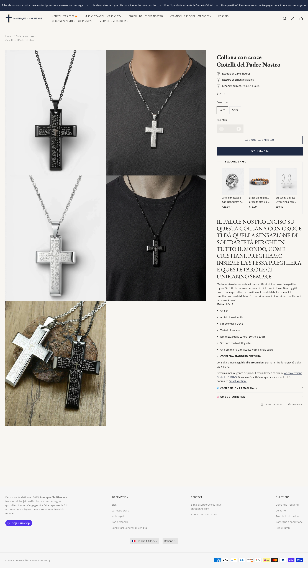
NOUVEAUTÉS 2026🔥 (64, 16)
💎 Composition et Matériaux (237, 388)
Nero (222, 110)
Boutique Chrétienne (21, 560)
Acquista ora (260, 151)
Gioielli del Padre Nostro (146, 16)
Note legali (118, 516)
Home (8, 36)
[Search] (284, 18)
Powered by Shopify (41, 560)
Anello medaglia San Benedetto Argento (233, 199)
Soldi (235, 110)
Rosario (223, 16)
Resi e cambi (283, 527)
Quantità (222, 120)
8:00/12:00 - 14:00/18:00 (204, 514)
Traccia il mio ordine (287, 516)
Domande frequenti (287, 504)
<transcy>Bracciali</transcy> (190, 16)
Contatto (281, 510)
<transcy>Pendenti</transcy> (72, 20)
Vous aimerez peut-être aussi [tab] (154, 460)
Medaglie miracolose (113, 20)
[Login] (292, 18)
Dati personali (120, 522)
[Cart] (301, 18)
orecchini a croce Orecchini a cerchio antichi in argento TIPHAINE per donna (286, 199)
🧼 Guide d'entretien (231, 396)
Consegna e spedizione (289, 522)
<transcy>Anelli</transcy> (102, 16)
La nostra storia (121, 510)
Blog (114, 504)
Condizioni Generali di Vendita (129, 527)
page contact (38, 5)
